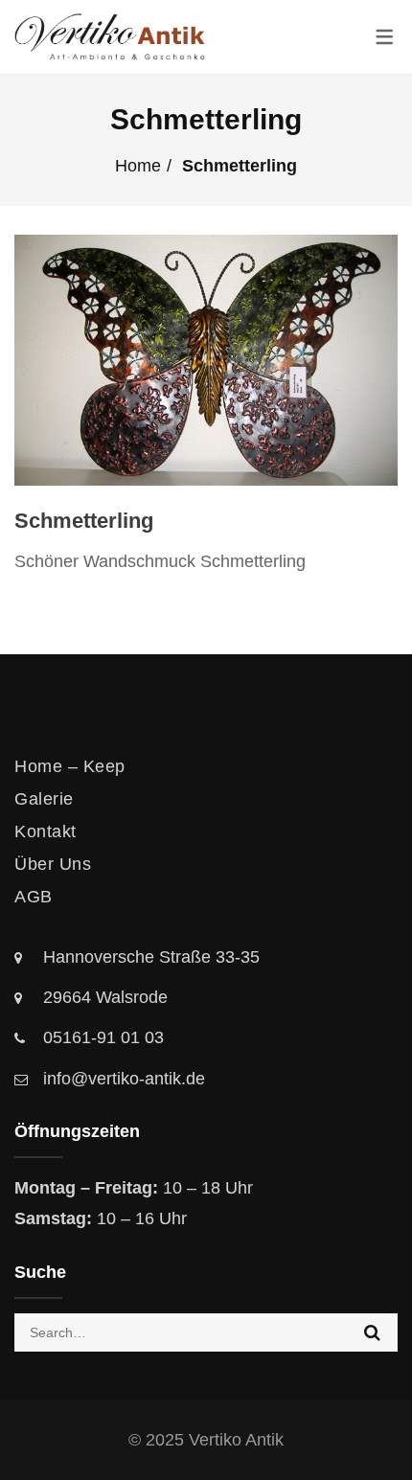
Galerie (44, 798)
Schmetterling (83, 521)
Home (138, 165)
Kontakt (45, 831)
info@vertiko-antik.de (124, 1078)
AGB (33, 896)
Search (372, 1332)
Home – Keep (70, 766)
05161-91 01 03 (103, 1037)
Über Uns (52, 864)
